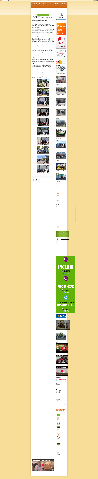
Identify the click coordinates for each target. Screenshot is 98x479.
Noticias (58, 200)
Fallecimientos (58, 186)
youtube (58, 229)
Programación (58, 192)
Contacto (58, 193)
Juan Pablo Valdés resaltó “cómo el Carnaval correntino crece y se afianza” (58, 445)
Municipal (58, 187)
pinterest (58, 197)
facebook (58, 195)
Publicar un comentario (35, 180)
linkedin (57, 227)
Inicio (57, 400)
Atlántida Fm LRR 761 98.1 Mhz (48, 3)
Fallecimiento (58, 185)
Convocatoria (58, 201)
